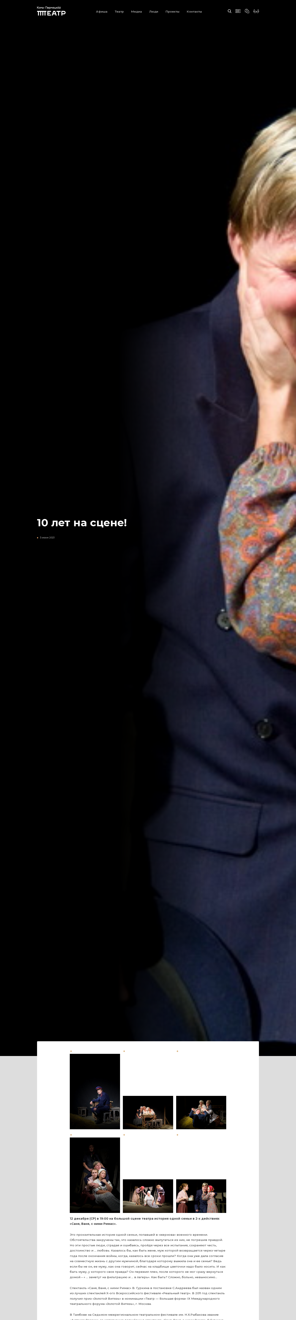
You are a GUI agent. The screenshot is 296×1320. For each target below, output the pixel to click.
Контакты (194, 11)
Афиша (101, 11)
